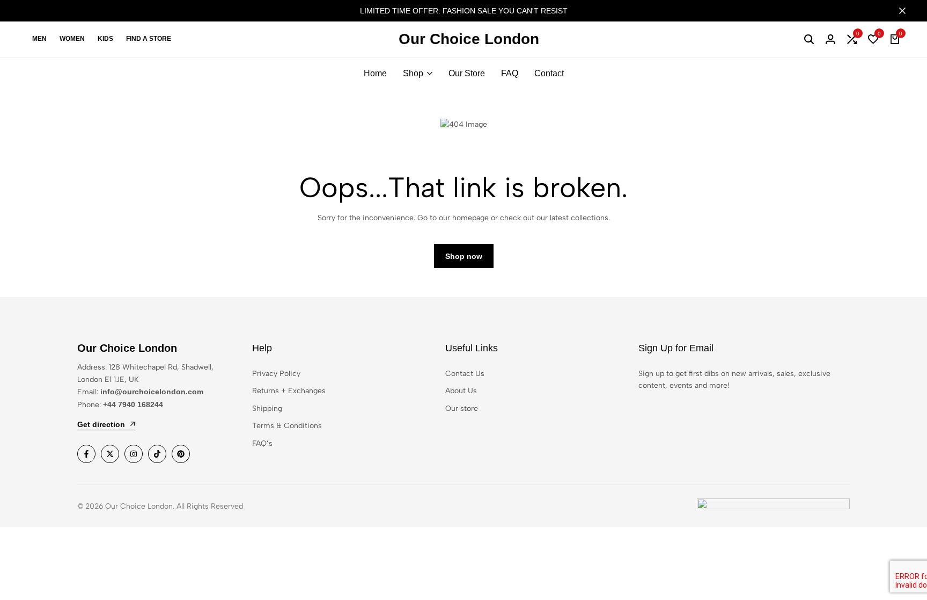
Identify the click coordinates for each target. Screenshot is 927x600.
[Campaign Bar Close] (907, 10)
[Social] (86, 454)
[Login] (830, 39)
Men (39, 38)
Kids (105, 38)
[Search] (809, 39)
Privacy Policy (276, 373)
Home (375, 73)
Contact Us (464, 373)
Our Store (466, 73)
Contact (549, 73)
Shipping (267, 408)
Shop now (463, 256)
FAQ (509, 73)
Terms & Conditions (287, 425)
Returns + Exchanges (289, 390)
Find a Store (148, 38)
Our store (461, 408)
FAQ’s (262, 443)
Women (72, 38)
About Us (461, 390)
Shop (413, 73)
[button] (852, 39)
